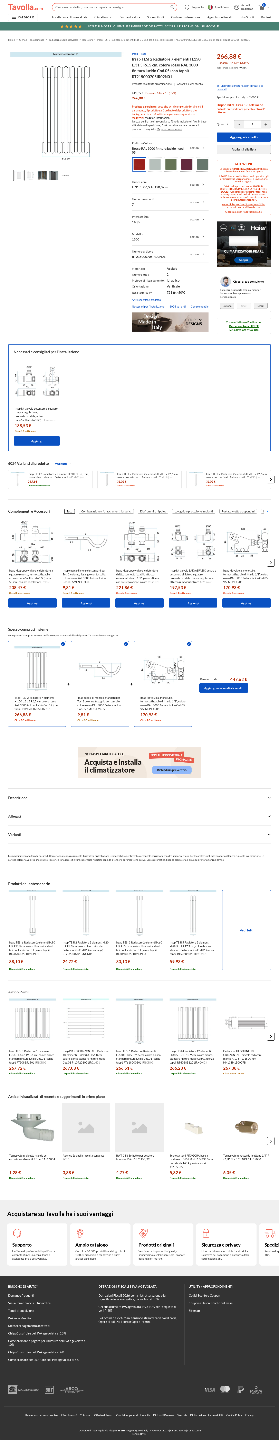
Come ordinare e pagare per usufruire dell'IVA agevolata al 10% (47, 1342)
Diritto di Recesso (163, 1415)
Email (260, 305)
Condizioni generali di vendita (133, 1415)
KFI (145, 1433)
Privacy (249, 1415)
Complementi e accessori (205, 306)
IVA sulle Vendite (19, 1318)
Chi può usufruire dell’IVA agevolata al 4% (36, 1352)
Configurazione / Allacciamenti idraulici (106, 511)
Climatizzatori (103, 17)
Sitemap (194, 1310)
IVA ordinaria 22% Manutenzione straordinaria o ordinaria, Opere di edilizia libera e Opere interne (137, 1319)
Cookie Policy (234, 1415)
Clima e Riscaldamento (31, 39)
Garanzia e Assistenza (190, 83)
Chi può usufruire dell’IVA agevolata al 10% (37, 1333)
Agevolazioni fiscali (219, 17)
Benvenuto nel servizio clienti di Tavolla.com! (51, 1415)
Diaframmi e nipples (153, 511)
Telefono (227, 305)
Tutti (70, 511)
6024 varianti (178, 306)
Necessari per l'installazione (148, 306)
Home (11, 39)
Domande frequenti (21, 1295)
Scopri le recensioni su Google (152, 26)
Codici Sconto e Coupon (204, 1295)
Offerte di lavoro (103, 1415)
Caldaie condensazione (185, 17)
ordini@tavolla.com (249, 207)
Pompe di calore (129, 17)
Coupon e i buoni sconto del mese (211, 1303)
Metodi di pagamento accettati (29, 1326)
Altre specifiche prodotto (146, 299)
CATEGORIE (26, 17)
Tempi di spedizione (21, 1310)
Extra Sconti (246, 17)
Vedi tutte (61, 463)
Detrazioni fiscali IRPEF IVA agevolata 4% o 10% (244, 327)
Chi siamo (85, 1415)
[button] (271, 479)
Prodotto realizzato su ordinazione (152, 83)
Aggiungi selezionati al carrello (223, 688)
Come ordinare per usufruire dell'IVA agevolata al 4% (43, 1359)
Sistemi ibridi (155, 17)
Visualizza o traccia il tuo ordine (29, 1303)
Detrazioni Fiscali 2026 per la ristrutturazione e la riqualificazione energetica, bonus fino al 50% (132, 1297)
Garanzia (182, 1415)
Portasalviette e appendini (238, 511)
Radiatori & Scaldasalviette (63, 39)
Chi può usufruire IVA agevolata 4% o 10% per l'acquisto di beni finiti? (137, 1308)
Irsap (135, 53)
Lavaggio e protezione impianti (193, 511)
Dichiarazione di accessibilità (206, 1415)
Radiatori (87, 39)
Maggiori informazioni (157, 117)
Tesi (143, 53)
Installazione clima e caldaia (69, 17)
